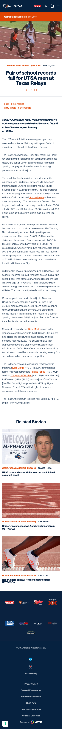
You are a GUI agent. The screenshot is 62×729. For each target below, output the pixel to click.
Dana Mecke (34, 329)
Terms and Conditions (31, 696)
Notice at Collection (31, 715)
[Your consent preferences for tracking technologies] (5, 724)
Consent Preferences (31, 690)
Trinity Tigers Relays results (17, 107)
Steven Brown (36, 197)
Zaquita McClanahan (21, 375)
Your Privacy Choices (31, 709)
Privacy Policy (31, 684)
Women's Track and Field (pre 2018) (23, 65)
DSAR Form (31, 703)
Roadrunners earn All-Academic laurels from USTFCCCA (26, 581)
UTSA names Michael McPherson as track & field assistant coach (28, 474)
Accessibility (31, 673)
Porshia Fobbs (38, 371)
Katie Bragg (18, 367)
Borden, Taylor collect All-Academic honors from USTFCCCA (28, 527)
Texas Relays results (13, 103)
